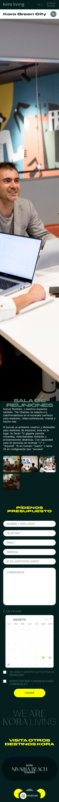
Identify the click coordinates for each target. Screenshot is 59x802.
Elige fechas (12, 611)
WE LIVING (29, 717)
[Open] (53, 14)
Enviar (29, 692)
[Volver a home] (13, 5)
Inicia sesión (51, 4)
